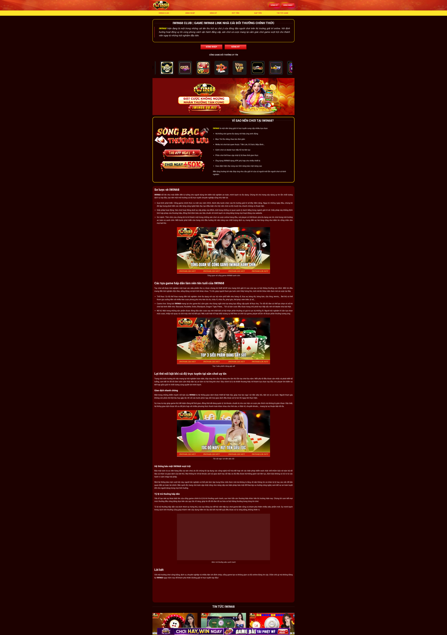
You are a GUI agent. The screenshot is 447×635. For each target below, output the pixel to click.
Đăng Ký (213, 13)
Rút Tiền (235, 13)
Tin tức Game (282, 13)
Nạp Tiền (258, 13)
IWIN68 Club (164, 13)
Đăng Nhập (190, 13)
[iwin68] (164, 5)
